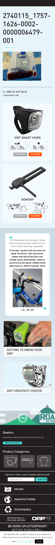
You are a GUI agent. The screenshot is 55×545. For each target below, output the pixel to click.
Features (20, 154)
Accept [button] (39, 541)
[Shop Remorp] (27, 461)
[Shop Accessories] (44, 461)
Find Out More (12, 443)
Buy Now (35, 154)
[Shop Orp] (11, 461)
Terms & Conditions (25, 541)
